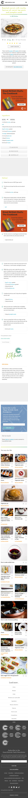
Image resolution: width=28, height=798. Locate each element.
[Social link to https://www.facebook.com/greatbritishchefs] (9, 787)
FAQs (23, 778)
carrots (11, 51)
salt (3, 124)
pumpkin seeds (9, 140)
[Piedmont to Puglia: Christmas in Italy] (21, 530)
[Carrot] (7, 473)
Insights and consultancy (19, 772)
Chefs (14, 694)
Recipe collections (14, 704)
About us (6, 780)
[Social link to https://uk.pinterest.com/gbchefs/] (11, 787)
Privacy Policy (20, 780)
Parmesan (9, 131)
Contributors (14, 780)
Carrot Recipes (5, 342)
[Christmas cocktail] (21, 569)
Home (14, 687)
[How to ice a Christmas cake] (21, 512)
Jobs (10, 780)
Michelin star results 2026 (14, 697)
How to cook (14, 711)
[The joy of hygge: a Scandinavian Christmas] (21, 588)
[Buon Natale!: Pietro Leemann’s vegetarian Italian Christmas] (7, 512)
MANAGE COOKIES (14, 795)
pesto (11, 54)
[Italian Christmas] (7, 458)
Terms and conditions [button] (6, 430)
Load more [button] (13, 682)
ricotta (16, 51)
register (12, 439)
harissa (8, 138)
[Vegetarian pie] (14, 493)
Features (14, 708)
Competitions (14, 715)
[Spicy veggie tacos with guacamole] (14, 665)
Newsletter (14, 718)
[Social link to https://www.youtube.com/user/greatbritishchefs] (16, 787)
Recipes (14, 690)
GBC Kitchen (15, 16)
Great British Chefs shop (14, 775)
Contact (5, 772)
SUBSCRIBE (8, 427)
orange (4, 133)
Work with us (10, 772)
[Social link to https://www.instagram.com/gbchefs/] (14, 787)
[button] (26, 2)
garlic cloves (6, 129)
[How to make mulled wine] (14, 552)
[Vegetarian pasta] (21, 458)
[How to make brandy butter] (21, 627)
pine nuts (9, 135)
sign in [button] (7, 439)
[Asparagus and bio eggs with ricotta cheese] (7, 569)
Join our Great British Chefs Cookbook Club (12, 778)
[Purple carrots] (7, 588)
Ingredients (14, 701)
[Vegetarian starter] (21, 473)
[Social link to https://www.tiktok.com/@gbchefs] (19, 787)
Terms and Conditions (14, 783)
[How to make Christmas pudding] (14, 609)
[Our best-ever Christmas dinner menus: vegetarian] (7, 642)
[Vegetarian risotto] (21, 642)
